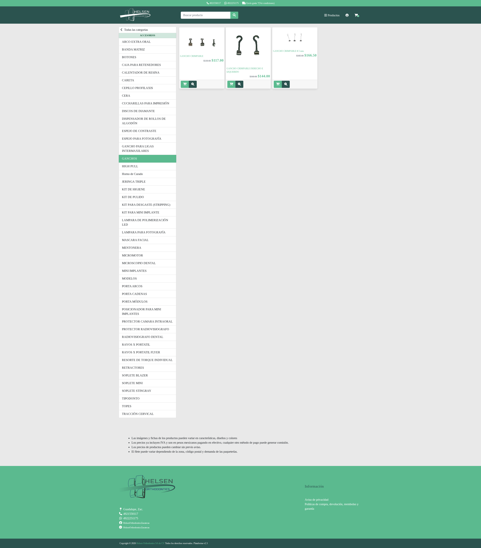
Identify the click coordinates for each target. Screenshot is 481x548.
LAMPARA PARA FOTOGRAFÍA (144, 232)
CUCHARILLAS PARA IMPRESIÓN (145, 103)
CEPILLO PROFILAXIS (137, 88)
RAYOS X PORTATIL (136, 344)
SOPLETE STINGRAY (136, 390)
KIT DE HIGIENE (133, 189)
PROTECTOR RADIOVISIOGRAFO (145, 329)
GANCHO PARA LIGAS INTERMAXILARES (138, 148)
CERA (126, 95)
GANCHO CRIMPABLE (191, 56)
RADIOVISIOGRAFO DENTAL (142, 336)
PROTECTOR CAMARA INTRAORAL (147, 321)
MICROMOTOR (132, 255)
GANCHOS (129, 158)
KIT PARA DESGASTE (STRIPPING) (146, 204)
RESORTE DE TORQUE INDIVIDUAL (147, 360)
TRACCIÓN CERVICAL (138, 413)
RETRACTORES (133, 367)
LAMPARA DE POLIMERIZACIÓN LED (145, 222)
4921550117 (215, 3)
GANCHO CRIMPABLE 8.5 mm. (288, 51)
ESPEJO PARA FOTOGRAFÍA (141, 138)
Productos (333, 15)
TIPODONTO (131, 398)
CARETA (128, 80)
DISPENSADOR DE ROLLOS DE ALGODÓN (144, 121)
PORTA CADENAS (134, 293)
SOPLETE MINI (132, 383)
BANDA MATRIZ (133, 49)
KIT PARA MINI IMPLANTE (140, 212)
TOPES (126, 406)
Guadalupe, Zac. (133, 509)
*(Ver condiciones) (266, 3)
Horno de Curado (132, 174)
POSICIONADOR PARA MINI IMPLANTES (141, 311)
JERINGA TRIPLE (134, 181)
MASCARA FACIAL (135, 240)
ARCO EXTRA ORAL (136, 41)
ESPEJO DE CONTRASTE (139, 131)
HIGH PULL (130, 166)
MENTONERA (131, 247)
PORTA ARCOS (132, 286)
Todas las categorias (135, 29)
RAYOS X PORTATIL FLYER (141, 352)
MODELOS (129, 278)
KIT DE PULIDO (133, 197)
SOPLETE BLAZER (135, 375)
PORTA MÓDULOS (134, 301)
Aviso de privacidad (316, 499)
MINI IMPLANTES (134, 270)
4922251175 (233, 3)
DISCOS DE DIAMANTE (138, 111)
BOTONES (129, 57)
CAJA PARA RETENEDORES (141, 64)
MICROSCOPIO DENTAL (139, 263)
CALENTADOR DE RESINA (141, 72)
